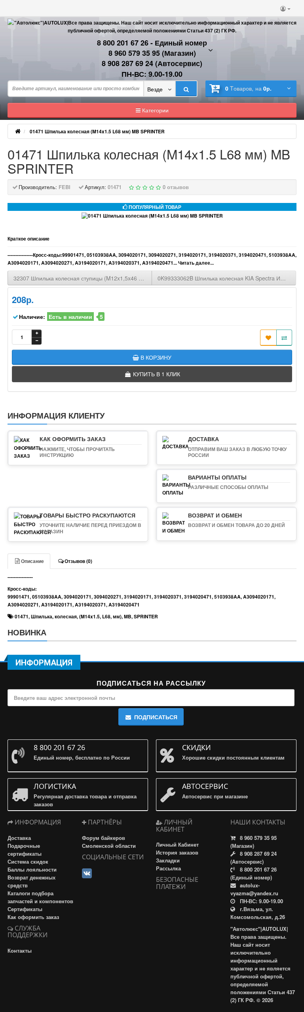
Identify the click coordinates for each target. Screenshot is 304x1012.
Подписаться (155, 717)
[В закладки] (268, 338)
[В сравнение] (284, 338)
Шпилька (41, 616)
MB (127, 616)
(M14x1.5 (89, 616)
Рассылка (168, 868)
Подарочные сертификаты (25, 849)
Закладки (168, 860)
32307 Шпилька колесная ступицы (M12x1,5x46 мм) (80, 278)
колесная (66, 616)
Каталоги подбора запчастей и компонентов (40, 897)
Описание (32, 561)
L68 (106, 616)
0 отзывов (176, 187)
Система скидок (28, 861)
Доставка (19, 837)
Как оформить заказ (33, 917)
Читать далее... (196, 262)
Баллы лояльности (32, 869)
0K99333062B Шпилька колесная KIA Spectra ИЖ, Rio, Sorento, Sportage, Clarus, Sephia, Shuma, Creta (227, 278)
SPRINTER (146, 616)
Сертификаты (25, 909)
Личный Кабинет (177, 844)
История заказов (177, 852)
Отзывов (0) (78, 561)
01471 (21, 616)
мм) (117, 616)
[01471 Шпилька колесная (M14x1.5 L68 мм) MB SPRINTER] (152, 216)
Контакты (20, 950)
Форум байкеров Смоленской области (109, 841)
